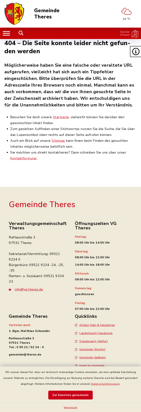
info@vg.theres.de (29, 289)
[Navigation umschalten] (6, 33)
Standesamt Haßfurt (93, 341)
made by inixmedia (91, 366)
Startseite (61, 117)
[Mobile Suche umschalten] (21, 33)
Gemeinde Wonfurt (92, 349)
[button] (135, 51)
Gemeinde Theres (47, 14)
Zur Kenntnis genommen (70, 395)
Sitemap (58, 140)
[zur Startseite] (14, 14)
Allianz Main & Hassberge (97, 325)
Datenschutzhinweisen (105, 384)
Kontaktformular (23, 158)
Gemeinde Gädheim (92, 357)
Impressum (70, 407)
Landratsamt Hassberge (96, 333)
